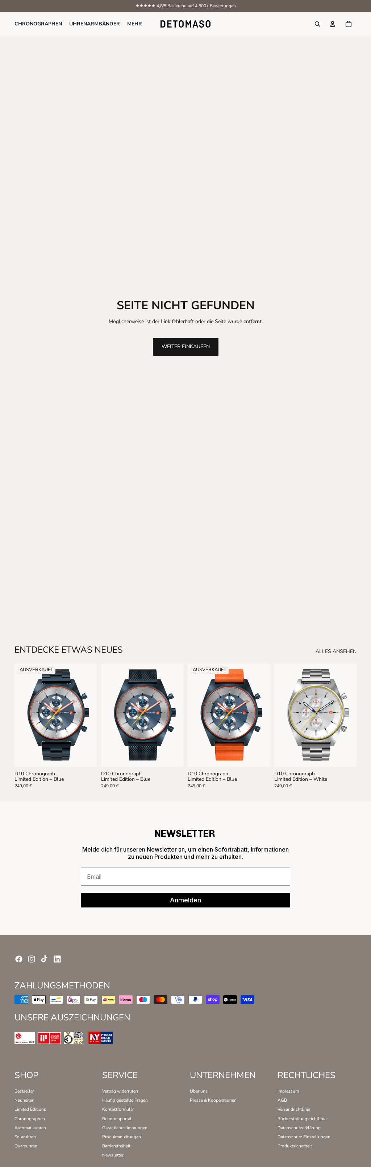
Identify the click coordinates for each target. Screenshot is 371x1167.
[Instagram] (31, 959)
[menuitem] (135, 24)
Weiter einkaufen (186, 346)
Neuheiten (24, 1100)
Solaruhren (25, 1137)
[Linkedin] (57, 959)
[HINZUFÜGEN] (173, 755)
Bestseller (24, 1091)
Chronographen (29, 1119)
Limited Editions (30, 1109)
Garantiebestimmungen (124, 1128)
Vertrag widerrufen (120, 1091)
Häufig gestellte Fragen (125, 1100)
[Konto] (333, 24)
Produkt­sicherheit (295, 1146)
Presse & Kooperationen (213, 1100)
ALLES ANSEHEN (336, 652)
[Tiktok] (44, 959)
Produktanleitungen (121, 1137)
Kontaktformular (118, 1109)
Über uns (199, 1091)
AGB (282, 1100)
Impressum (288, 1091)
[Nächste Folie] (89, 715)
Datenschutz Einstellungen (304, 1137)
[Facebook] (18, 959)
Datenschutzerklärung (299, 1128)
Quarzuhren (25, 1146)
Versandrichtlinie (294, 1109)
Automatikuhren (30, 1128)
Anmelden (185, 900)
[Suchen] (317, 24)
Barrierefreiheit (116, 1146)
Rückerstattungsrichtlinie (302, 1119)
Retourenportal (117, 1119)
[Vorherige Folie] (22, 715)
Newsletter (113, 1155)
